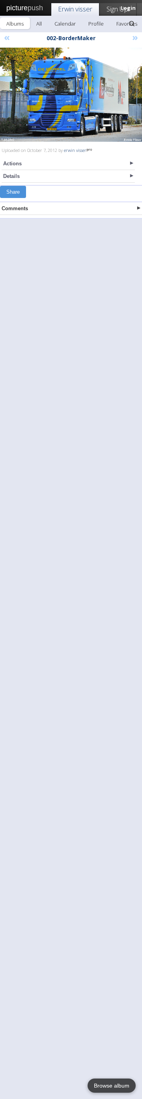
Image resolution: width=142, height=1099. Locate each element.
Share (13, 192)
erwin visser (75, 150)
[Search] (131, 23)
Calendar (65, 23)
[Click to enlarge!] (71, 95)
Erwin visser (75, 8)
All (39, 23)
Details (11, 176)
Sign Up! (117, 8)
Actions (12, 164)
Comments (15, 208)
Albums (15, 23)
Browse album (111, 1085)
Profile (96, 23)
